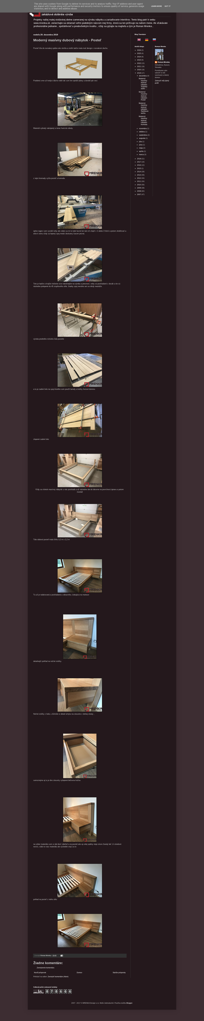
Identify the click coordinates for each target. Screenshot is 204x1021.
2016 (139, 165)
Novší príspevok (40, 973)
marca (141, 155)
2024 (139, 57)
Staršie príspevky (119, 973)
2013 (139, 175)
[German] (145, 40)
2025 (139, 53)
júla (140, 142)
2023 (139, 60)
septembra (143, 135)
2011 (139, 181)
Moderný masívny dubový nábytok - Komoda (143, 120)
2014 (139, 172)
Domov (79, 973)
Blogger (129, 1003)
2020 (139, 70)
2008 (139, 191)
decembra (143, 76)
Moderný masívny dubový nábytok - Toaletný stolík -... (143, 84)
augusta (142, 138)
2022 (139, 63)
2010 (139, 185)
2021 (139, 66)
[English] (138, 40)
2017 (139, 162)
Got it (168, 6)
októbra (142, 132)
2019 (139, 73)
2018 (139, 159)
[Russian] (153, 40)
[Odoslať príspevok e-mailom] (61, 955)
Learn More (156, 6)
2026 (139, 50)
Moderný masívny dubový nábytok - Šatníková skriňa (143, 108)
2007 (139, 194)
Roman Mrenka (164, 62)
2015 (139, 168)
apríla (141, 151)
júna (141, 145)
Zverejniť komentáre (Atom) (58, 977)
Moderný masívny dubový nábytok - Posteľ (143, 96)
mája (141, 148)
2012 (139, 178)
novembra (143, 129)
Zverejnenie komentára (45, 968)
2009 (139, 188)
